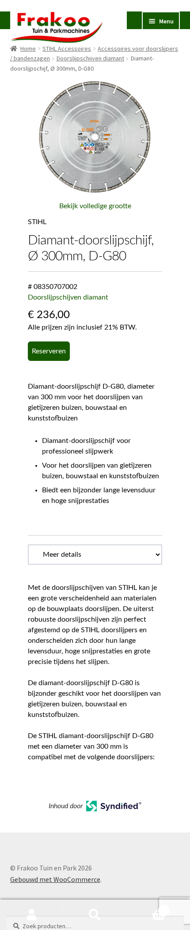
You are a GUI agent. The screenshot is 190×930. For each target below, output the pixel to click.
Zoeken (94, 915)
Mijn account (31, 915)
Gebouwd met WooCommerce (55, 879)
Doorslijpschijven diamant (90, 58)
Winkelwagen (146, 907)
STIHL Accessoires (66, 48)
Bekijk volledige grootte (95, 206)
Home (28, 48)
